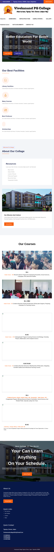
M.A (27, 395)
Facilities (19, 70)
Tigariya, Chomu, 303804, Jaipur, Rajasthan (24, 1)
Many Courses (7, 101)
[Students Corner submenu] (9, 24)
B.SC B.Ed (27, 363)
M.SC (27, 424)
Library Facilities (7, 86)
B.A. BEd (27, 301)
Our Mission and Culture (12, 215)
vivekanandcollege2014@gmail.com (13, 532)
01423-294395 (6, 1)
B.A (27, 272)
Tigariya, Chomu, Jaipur (9, 529)
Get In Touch (27, 474)
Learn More (8, 53)
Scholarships (6, 129)
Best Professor (7, 116)
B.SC (27, 334)
